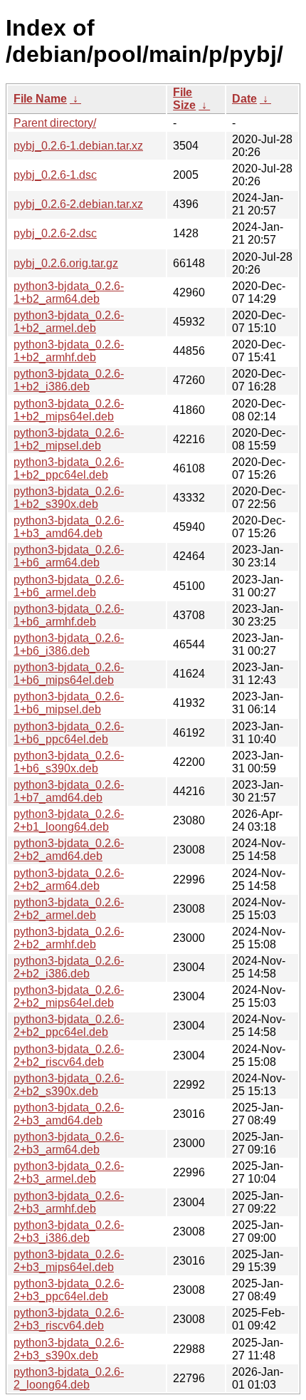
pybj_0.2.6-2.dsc (55, 233)
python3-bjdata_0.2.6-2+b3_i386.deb (69, 1231)
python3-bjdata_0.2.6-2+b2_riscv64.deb (69, 1055)
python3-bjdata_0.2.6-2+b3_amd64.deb (69, 1113)
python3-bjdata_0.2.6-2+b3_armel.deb (69, 1172)
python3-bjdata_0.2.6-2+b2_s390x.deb (69, 1084)
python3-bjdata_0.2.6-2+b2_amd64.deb (69, 849)
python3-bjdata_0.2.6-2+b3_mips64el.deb (69, 1260)
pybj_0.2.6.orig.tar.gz (66, 263)
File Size (184, 98)
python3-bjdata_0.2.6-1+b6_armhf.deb (69, 615)
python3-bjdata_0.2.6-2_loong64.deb (69, 1378)
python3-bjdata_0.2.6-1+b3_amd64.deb (69, 526)
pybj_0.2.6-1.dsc (55, 175)
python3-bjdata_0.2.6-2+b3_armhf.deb (69, 1202)
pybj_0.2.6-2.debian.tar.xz (78, 204)
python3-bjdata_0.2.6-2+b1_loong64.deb (69, 820)
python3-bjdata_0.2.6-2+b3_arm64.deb (69, 1143)
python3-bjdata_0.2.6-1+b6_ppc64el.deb (69, 732)
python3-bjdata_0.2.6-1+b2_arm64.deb (69, 292)
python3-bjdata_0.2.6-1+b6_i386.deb (69, 644)
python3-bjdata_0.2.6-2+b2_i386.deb (69, 967)
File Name (40, 99)
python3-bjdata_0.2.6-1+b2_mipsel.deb (69, 439)
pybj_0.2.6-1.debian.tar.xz (78, 146)
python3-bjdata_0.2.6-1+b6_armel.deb (69, 586)
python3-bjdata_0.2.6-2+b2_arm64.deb (69, 879)
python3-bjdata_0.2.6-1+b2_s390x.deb (69, 497)
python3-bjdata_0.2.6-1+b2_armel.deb (69, 321)
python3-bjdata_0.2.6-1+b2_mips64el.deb (69, 410)
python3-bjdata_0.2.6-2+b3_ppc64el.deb (69, 1289)
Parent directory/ (55, 123)
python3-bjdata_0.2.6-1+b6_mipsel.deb (69, 702)
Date (244, 99)
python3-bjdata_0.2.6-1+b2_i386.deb (69, 380)
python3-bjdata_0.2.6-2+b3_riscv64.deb (69, 1319)
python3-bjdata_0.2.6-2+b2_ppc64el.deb (69, 1025)
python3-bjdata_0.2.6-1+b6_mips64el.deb (69, 673)
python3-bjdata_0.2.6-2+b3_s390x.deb (69, 1349)
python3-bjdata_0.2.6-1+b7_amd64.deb (69, 791)
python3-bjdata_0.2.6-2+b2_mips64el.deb (69, 996)
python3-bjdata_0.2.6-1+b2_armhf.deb (69, 350)
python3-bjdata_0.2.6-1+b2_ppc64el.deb (69, 468)
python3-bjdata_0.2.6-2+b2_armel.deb (69, 908)
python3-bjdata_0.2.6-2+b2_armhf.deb (69, 937)
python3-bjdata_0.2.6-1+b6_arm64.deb (69, 556)
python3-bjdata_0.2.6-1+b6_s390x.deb (69, 762)
